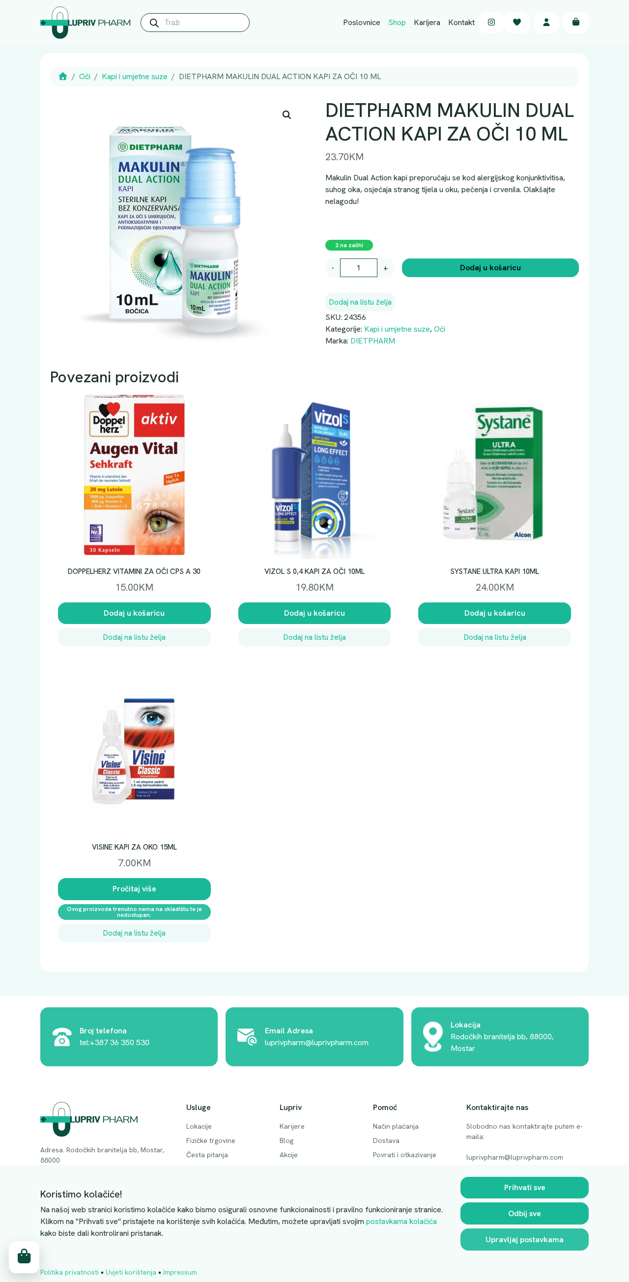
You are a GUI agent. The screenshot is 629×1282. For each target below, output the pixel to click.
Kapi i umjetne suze (135, 76)
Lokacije (199, 1126)
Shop (397, 22)
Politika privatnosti (69, 1272)
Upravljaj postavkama (525, 1239)
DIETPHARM (372, 341)
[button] (287, 115)
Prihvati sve (524, 1187)
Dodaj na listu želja (360, 302)
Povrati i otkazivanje (404, 1154)
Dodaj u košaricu (490, 267)
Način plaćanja (396, 1126)
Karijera (427, 22)
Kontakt (461, 22)
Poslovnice (361, 22)
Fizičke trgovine (210, 1140)
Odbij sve (524, 1213)
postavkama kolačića (401, 1221)
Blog (286, 1140)
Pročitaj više (134, 888)
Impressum (180, 1272)
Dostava (386, 1140)
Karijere (292, 1126)
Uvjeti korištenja (131, 1272)
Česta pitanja (207, 1154)
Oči (84, 76)
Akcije (289, 1154)
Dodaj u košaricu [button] (134, 613)
